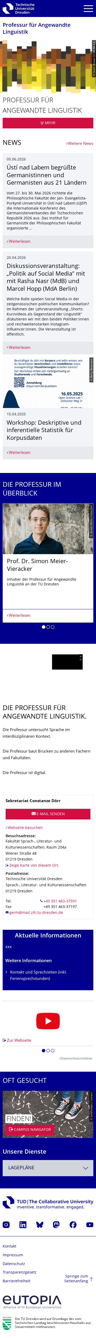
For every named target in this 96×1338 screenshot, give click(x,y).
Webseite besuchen (25, 828)
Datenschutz (14, 1264)
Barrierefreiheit (16, 1281)
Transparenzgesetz (20, 1272)
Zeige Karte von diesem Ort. (34, 865)
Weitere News (80, 144)
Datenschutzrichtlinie (76, 1058)
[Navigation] (88, 8)
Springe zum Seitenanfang (76, 1279)
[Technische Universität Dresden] (18, 8)
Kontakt (9, 1246)
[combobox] (48, 1168)
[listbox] (48, 568)
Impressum (13, 1255)
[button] (43, 628)
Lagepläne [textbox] (21, 1168)
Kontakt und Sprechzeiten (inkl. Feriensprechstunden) (38, 976)
